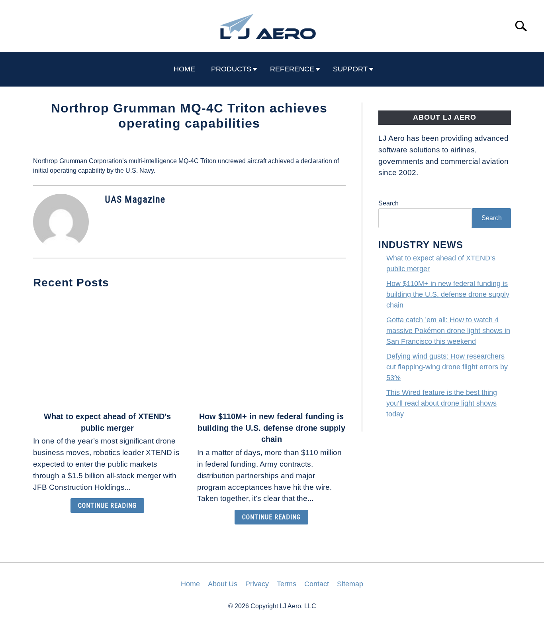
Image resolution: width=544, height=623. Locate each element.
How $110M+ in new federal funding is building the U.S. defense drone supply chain (271, 428)
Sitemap (350, 584)
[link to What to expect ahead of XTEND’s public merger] (107, 351)
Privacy (257, 584)
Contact (316, 584)
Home (190, 584)
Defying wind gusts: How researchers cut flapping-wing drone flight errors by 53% (447, 367)
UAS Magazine (135, 199)
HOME (184, 69)
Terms (286, 584)
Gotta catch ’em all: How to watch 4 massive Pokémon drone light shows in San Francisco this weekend (448, 330)
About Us (222, 584)
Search (388, 203)
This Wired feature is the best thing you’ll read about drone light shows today (441, 403)
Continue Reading (107, 505)
